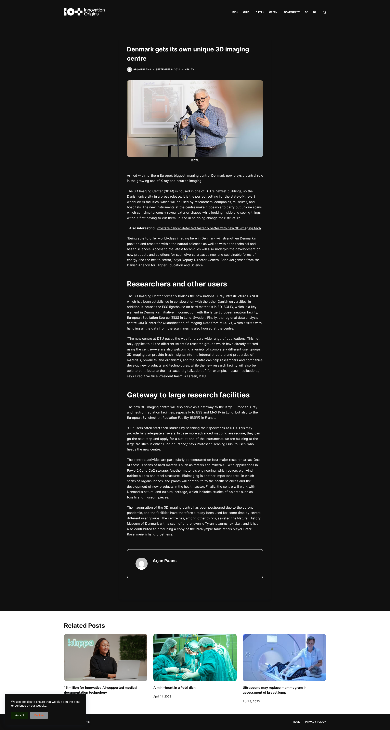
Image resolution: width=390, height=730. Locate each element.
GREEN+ (274, 12)
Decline (39, 715)
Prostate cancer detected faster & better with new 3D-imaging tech (209, 228)
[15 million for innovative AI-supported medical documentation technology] (105, 657)
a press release (169, 196)
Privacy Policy (315, 721)
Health (189, 69)
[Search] (324, 12)
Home (296, 721)
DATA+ (260, 12)
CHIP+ (247, 12)
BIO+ (235, 12)
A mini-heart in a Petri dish (174, 687)
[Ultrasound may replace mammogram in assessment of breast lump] (284, 657)
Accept (19, 715)
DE (306, 12)
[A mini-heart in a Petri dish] (195, 657)
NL (314, 12)
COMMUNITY (292, 12)
